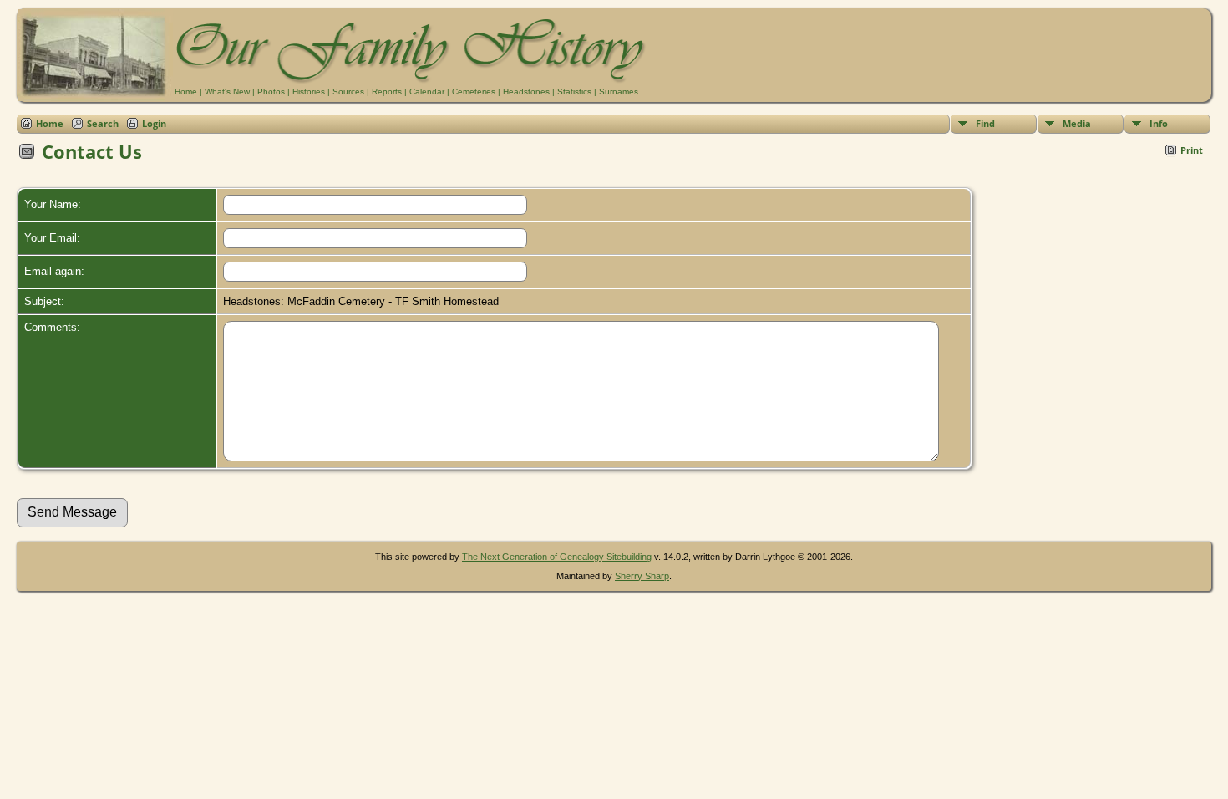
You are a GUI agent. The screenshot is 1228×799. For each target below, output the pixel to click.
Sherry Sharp (642, 576)
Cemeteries (473, 91)
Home (186, 91)
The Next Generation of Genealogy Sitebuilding (557, 557)
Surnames (618, 91)
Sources (348, 91)
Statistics (574, 91)
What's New (227, 91)
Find (985, 123)
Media (1077, 123)
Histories (308, 91)
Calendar (426, 91)
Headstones (526, 91)
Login (154, 123)
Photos (271, 91)
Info (1158, 123)
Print (1191, 150)
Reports (387, 91)
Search (103, 123)
